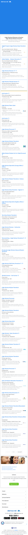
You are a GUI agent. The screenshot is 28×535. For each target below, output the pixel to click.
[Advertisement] (14, 19)
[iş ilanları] (6, 1)
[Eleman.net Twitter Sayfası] (11, 516)
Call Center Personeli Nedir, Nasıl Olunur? (9, 466)
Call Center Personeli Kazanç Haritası (9, 469)
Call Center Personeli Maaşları (7, 468)
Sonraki (19, 452)
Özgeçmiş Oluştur (14, 484)
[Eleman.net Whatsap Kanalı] (18, 516)
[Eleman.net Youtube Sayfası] (16, 516)
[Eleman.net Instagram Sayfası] (13, 516)
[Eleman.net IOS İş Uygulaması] (14, 518)
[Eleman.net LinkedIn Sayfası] (14, 516)
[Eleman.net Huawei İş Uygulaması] (21, 518)
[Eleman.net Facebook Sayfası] (10, 516)
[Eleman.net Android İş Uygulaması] (7, 518)
